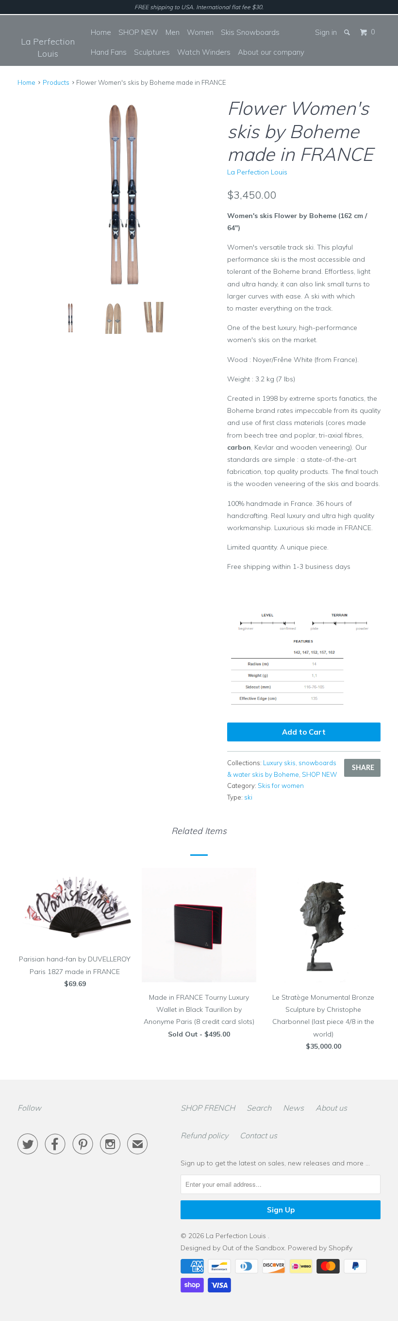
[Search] (347, 32)
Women (200, 32)
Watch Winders (204, 52)
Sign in (326, 32)
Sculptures (152, 52)
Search (259, 1108)
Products (56, 82)
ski (248, 797)
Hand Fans (109, 52)
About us (331, 1108)
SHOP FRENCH (208, 1108)
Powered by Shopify (320, 1247)
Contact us (258, 1135)
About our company (271, 52)
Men (173, 32)
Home (101, 32)
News (293, 1108)
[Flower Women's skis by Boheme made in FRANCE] (117, 195)
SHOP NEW (138, 32)
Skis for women (281, 785)
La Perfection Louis (48, 47)
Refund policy (204, 1135)
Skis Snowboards (250, 32)
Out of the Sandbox (253, 1247)
